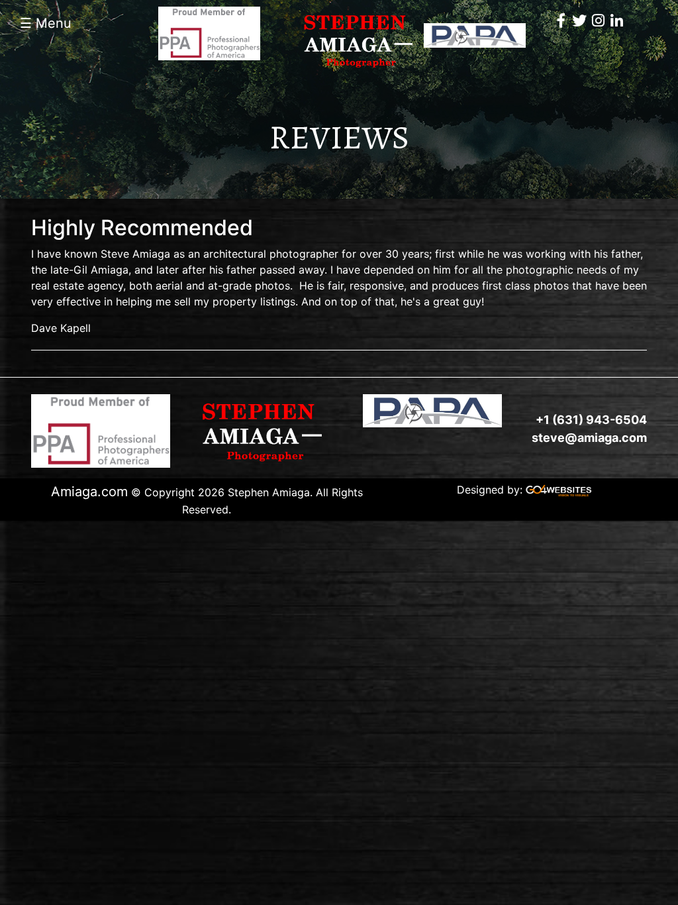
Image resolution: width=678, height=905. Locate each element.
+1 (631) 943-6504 (591, 420)
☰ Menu (46, 23)
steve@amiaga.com (589, 438)
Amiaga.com (89, 492)
